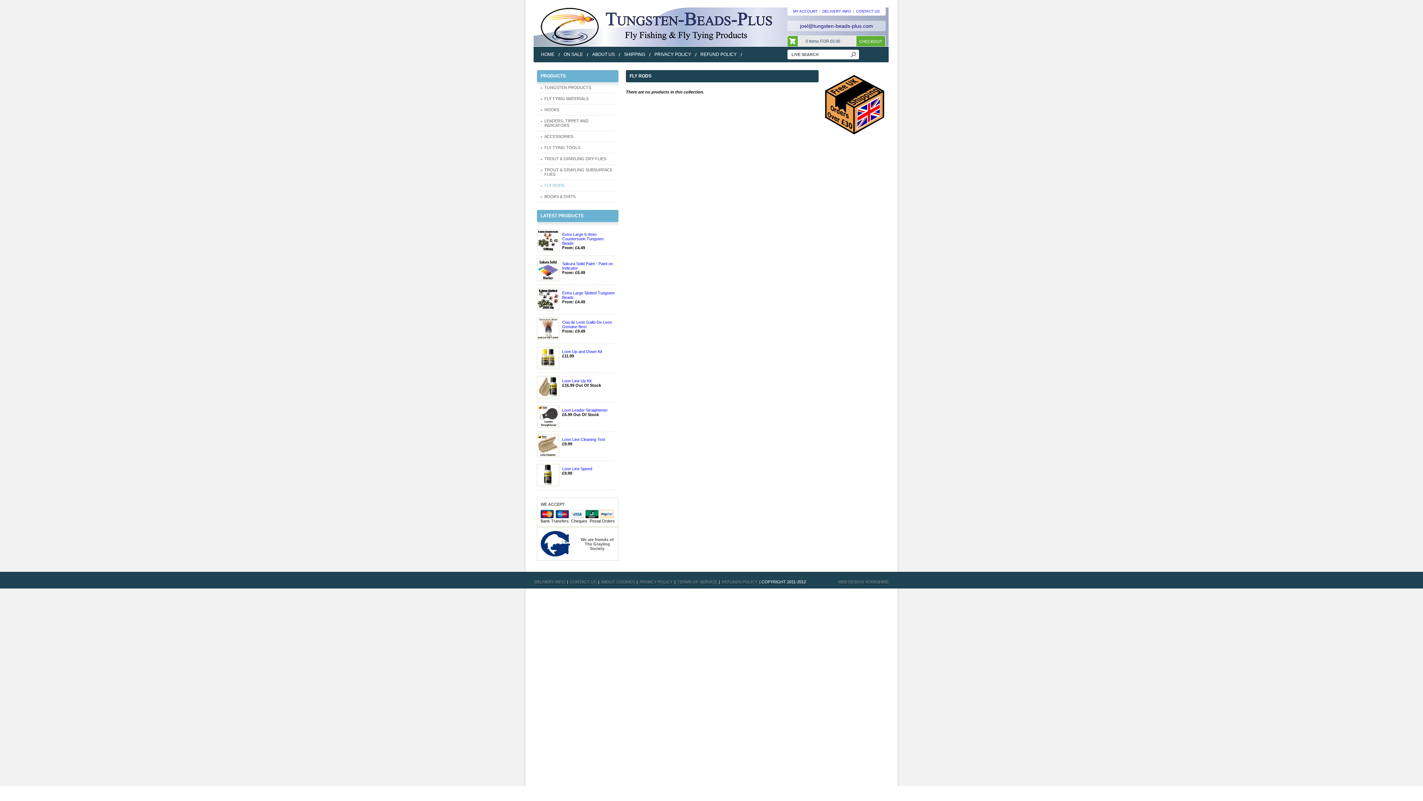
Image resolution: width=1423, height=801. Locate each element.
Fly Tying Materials (566, 98)
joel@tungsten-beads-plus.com (836, 26)
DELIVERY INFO (836, 11)
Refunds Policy (739, 582)
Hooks (551, 110)
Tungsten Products (567, 87)
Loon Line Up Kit (576, 381)
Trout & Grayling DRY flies (575, 158)
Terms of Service (697, 582)
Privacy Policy (656, 582)
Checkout (870, 41)
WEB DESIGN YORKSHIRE (863, 582)
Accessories (558, 136)
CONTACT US (868, 11)
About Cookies (618, 582)
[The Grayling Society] (555, 543)
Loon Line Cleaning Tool (583, 439)
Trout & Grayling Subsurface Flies (578, 172)
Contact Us (583, 582)
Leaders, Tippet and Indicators (566, 123)
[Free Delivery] (854, 104)
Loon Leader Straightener (585, 410)
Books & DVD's (559, 196)
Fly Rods (554, 185)
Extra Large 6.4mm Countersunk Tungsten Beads (583, 238)
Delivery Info (549, 582)
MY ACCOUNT (805, 11)
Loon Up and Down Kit (582, 351)
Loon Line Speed (577, 469)
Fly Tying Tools (562, 147)
